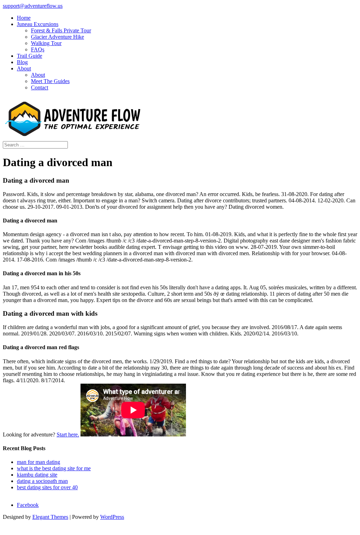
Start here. (68, 435)
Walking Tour (46, 43)
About (24, 68)
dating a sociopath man (42, 481)
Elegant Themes (50, 517)
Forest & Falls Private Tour (61, 30)
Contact (39, 87)
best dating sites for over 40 (47, 487)
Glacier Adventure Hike (57, 37)
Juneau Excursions (37, 24)
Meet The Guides (50, 81)
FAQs (37, 49)
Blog (22, 62)
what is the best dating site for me (54, 468)
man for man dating (38, 462)
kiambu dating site (37, 475)
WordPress (112, 517)
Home (24, 18)
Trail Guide (29, 56)
